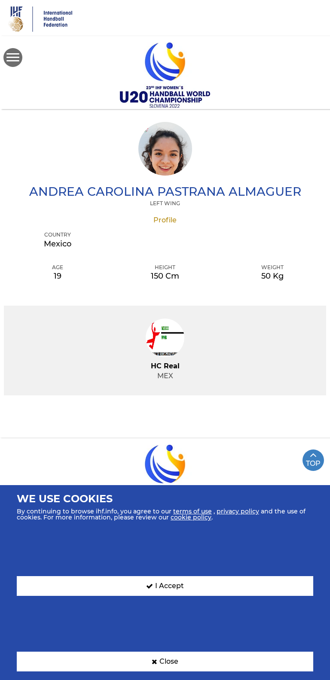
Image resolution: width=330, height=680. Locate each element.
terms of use (192, 511)
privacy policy (238, 511)
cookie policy (191, 517)
